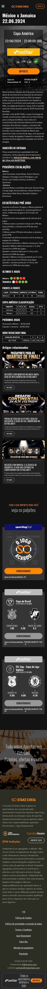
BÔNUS (26, 340)
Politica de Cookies (23, 917)
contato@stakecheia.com (28, 967)
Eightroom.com (29, 964)
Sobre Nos (23, 941)
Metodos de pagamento (23, 947)
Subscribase (23, 571)
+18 (23, 911)
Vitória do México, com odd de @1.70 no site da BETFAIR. (21, 159)
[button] (3, 6)
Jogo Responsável (23, 935)
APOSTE (40, 6)
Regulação (23, 953)
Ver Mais (9, 387)
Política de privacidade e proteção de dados (23, 923)
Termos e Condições (23, 929)
